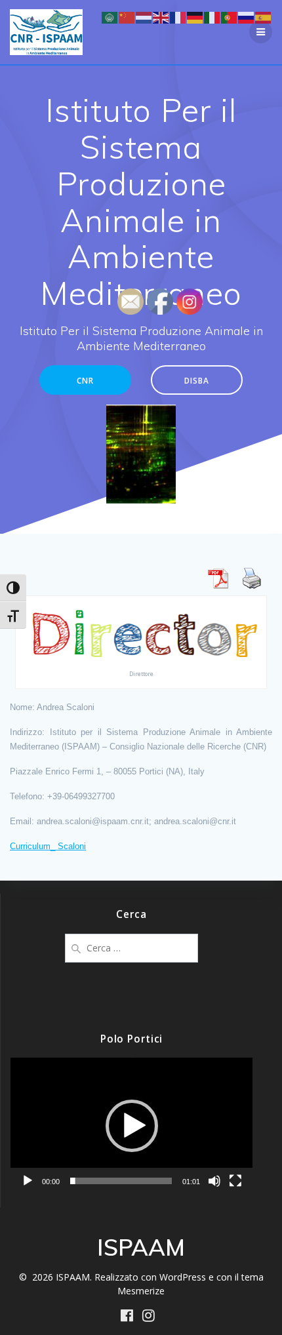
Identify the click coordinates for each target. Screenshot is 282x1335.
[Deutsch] (195, 16)
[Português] (229, 16)
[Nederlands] (144, 16)
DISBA (196, 380)
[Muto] (214, 1180)
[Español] (263, 16)
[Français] (178, 16)
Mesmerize (141, 1291)
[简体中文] (127, 16)
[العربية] (110, 16)
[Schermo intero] (235, 1180)
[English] (161, 16)
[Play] (27, 1180)
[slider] (121, 1181)
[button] (132, 1126)
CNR (85, 380)
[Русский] (246, 16)
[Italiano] (212, 16)
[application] (131, 1126)
